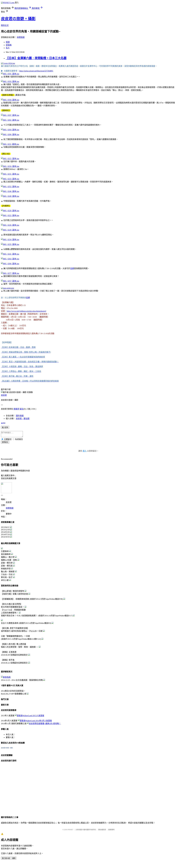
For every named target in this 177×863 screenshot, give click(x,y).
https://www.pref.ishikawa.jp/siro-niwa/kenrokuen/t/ (26, 311)
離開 (13, 858)
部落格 (9, 45)
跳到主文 (5, 25)
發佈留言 (5, 442)
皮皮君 (4, 395)
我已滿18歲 (6, 858)
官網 (72, 268)
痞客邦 (16, 409)
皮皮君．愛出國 (22, 419)
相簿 (8, 42)
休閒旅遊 (21, 37)
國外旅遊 (20, 416)
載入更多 (5, 427)
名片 (8, 48)
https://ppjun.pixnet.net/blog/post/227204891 (36, 71)
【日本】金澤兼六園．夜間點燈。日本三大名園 (36, 58)
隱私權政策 (102, 829)
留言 (22, 409)
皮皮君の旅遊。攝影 (18, 19)
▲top (3, 423)
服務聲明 (111, 829)
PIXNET (70, 829)
